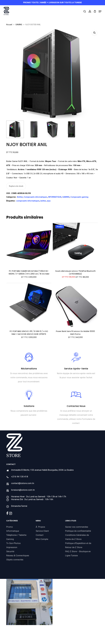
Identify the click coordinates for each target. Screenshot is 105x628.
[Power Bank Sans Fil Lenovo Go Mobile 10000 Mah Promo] (75, 305)
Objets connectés (14, 559)
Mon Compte (42, 539)
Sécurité (10, 551)
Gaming (10, 539)
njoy (48, 201)
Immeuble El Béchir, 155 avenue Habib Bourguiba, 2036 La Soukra (42, 470)
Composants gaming (79, 197)
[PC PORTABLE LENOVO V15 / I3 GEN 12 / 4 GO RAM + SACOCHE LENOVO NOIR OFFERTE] (29, 305)
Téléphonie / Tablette (16, 535)
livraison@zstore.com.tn (23, 490)
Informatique (12, 531)
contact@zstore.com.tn (22, 483)
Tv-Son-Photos (13, 543)
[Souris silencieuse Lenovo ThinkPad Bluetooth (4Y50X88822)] (75, 245)
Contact (39, 535)
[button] (100, 11)
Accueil (9, 25)
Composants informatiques (35, 197)
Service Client (42, 531)
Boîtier (20, 197)
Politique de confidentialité (78, 531)
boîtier (43, 201)
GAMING (18, 25)
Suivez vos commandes (76, 527)
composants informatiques (28, 201)
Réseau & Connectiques (17, 555)
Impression (11, 547)
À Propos (40, 527)
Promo (9, 527)
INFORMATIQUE (54, 197)
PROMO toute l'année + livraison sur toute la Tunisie (52, 2)
